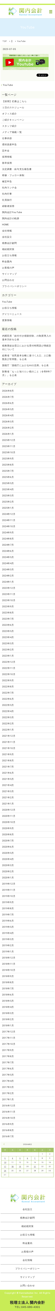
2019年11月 (8, 890)
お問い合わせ (27, 1285)
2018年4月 (8, 1007)
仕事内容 (7, 138)
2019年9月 (8, 902)
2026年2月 (8, 427)
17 (5, 1166)
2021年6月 (8, 773)
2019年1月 (8, 951)
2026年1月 (8, 434)
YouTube (8, 85)
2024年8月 (8, 538)
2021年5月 (8, 779)
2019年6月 (8, 920)
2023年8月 (8, 612)
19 (20, 1166)
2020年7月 (8, 840)
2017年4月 (8, 1081)
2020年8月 (8, 834)
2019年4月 (8, 933)
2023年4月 (8, 637)
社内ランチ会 (9, 187)
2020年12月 (8, 809)
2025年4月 (8, 489)
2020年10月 (8, 822)
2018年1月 (8, 1025)
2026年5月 (8, 409)
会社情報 (7, 230)
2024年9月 (8, 532)
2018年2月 (8, 1019)
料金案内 (7, 261)
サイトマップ (9, 274)
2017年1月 (8, 1099)
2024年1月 (8, 581)
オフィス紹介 (9, 113)
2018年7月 (8, 988)
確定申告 (7, 181)
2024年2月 (8, 575)
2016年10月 (8, 1118)
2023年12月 (8, 588)
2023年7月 (8, 618)
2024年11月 (8, 520)
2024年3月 (8, 569)
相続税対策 (8, 249)
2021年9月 (8, 754)
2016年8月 (8, 1130)
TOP (4, 41)
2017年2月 (8, 1093)
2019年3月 (8, 939)
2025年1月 (8, 508)
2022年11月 (8, 668)
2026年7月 (8, 397)
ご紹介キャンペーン (13, 119)
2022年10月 (8, 674)
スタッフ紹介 (9, 126)
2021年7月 (8, 766)
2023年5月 (8, 631)
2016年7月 (8, 1136)
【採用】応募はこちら (14, 101)
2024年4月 (8, 563)
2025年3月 (8, 495)
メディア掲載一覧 (12, 132)
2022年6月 (8, 699)
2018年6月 (8, 994)
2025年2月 (8, 501)
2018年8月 (8, 982)
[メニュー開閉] (50, 11)
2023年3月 (8, 643)
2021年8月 (8, 760)
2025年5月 (8, 483)
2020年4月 (8, 859)
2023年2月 (8, 649)
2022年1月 (8, 729)
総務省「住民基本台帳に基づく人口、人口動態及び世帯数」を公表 (26, 357)
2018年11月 (8, 964)
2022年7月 (8, 692)
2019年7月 (8, 914)
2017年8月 (8, 1056)
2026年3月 (8, 421)
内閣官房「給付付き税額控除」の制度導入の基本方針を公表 (26, 337)
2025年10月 (8, 452)
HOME (5, 224)
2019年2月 (8, 945)
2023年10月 (8, 600)
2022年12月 (8, 662)
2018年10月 (8, 970)
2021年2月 (8, 797)
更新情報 (7, 320)
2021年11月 (8, 742)
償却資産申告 (9, 144)
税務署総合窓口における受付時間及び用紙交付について (26, 347)
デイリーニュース (12, 314)
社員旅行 (7, 200)
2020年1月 (8, 877)
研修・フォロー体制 (13, 175)
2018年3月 (8, 1013)
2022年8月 (8, 686)
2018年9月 (8, 976)
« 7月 (5, 1144)
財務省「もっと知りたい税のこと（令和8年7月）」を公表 (26, 373)
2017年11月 (8, 1037)
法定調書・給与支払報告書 (17, 169)
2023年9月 (8, 606)
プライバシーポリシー (14, 286)
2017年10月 (8, 1044)
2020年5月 (8, 853)
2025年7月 (8, 471)
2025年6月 (8, 477)
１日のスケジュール (13, 107)
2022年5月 (8, 705)
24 (5, 1171)
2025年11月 (8, 446)
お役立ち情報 (9, 255)
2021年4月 (8, 785)
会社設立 (7, 237)
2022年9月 (8, 680)
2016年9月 (8, 1124)
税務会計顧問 (9, 243)
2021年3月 (8, 791)
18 (12, 1166)
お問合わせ (8, 280)
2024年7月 (8, 545)
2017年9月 (8, 1050)
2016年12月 (8, 1105)
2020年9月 (8, 828)
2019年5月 (8, 927)
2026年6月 (8, 403)
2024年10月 (8, 526)
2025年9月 (8, 458)
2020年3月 (8, 865)
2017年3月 (8, 1087)
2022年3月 (8, 717)
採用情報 (7, 156)
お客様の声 (8, 267)
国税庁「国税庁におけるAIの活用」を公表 (25, 365)
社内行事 (7, 193)
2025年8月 (8, 464)
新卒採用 (7, 163)
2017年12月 (8, 1031)
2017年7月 (8, 1062)
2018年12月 (8, 957)
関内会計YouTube (12, 212)
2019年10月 (8, 896)
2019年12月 (8, 883)
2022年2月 (8, 723)
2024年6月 (8, 551)
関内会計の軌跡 (10, 218)
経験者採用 (8, 206)
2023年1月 (8, 655)
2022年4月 (8, 711)
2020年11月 (8, 816)
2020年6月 (8, 846)
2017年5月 (8, 1074)
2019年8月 (8, 908)
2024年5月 (8, 557)
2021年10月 (8, 748)
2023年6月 (8, 625)
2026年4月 (8, 415)
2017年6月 (8, 1068)
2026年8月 (8, 390)
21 (35, 1166)
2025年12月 (8, 440)
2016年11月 (8, 1111)
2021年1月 (8, 803)
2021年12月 (8, 736)
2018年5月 (8, 1001)
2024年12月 (8, 514)
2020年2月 (8, 871)
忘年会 (5, 150)
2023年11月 (8, 594)
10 (5, 1162)
